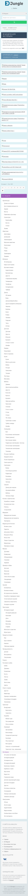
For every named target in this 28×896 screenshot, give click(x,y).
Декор (6, 292)
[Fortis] (4, 140)
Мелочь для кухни (10, 362)
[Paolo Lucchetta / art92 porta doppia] (12, 94)
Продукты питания (7, 635)
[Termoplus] (5, 156)
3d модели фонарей (9, 763)
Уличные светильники (10, 794)
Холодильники (9, 287)
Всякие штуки (8, 526)
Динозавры (7, 234)
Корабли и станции (9, 501)
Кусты (5, 674)
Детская (6, 328)
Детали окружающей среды (12, 780)
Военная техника (8, 590)
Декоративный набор (11, 301)
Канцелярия (7, 351)
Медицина (5, 512)
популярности (7, 57)
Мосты (6, 211)
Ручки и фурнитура (9, 459)
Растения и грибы (7, 663)
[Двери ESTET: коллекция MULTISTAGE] (13, 151)
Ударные (6, 562)
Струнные (6, 560)
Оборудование (8, 557)
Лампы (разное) (10, 437)
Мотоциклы (9, 743)
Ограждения (7, 791)
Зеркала (8, 306)
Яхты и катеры (9, 724)
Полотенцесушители (11, 470)
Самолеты (8, 713)
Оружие (5, 585)
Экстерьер (6, 752)
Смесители (8, 370)
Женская (6, 571)
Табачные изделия (9, 646)
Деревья (6, 668)
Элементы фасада (9, 796)
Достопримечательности (11, 206)
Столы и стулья (10, 342)
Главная (6, 839)
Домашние (7, 237)
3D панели (8, 295)
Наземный (7, 727)
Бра (7, 431)
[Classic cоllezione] (7, 125)
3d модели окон (8, 760)
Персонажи (6, 607)
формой (11, 880)
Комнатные (7, 671)
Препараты (7, 521)
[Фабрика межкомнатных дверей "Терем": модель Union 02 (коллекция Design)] (14, 65)
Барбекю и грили (8, 768)
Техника (8, 373)
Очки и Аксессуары (9, 576)
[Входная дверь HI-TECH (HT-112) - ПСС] (13, 161)
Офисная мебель (10, 401)
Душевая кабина (10, 490)
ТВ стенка (8, 418)
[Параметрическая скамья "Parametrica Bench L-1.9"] (14, 119)
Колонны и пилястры (9, 788)
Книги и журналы (8, 354)
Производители (8, 846)
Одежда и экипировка (10, 696)
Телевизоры (9, 281)
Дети (7, 618)
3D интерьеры (8, 262)
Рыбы (5, 250)
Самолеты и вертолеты (10, 601)
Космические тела (9, 504)
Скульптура (7, 217)
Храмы (6, 228)
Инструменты (7, 654)
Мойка (7, 365)
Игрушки (8, 337)
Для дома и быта (8, 532)
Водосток (6, 774)
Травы (6, 679)
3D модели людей (9, 610)
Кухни (7, 359)
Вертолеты (8, 710)
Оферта (6, 851)
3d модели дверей (9, 757)
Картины (8, 309)
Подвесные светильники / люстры (15, 443)
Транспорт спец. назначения (13, 749)
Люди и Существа (9, 540)
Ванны (7, 468)
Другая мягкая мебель (12, 387)
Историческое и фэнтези (11, 593)
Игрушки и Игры (8, 535)
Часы (7, 323)
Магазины (7, 379)
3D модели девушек (11, 613)
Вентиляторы (9, 273)
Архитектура (6, 200)
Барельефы (9, 220)
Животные (5, 231)
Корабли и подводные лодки (12, 596)
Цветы (6, 685)
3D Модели (7, 842)
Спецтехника (7, 657)
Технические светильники (13, 448)
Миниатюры (7, 543)
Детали (6, 652)
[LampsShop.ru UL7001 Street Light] (11, 167)
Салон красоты (8, 462)
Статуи (7, 225)
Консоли (8, 393)
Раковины (8, 476)
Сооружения (7, 509)
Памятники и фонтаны (10, 214)
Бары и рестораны (9, 264)
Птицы (5, 248)
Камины (6, 348)
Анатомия (8, 615)
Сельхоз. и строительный (12, 746)
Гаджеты (6, 529)
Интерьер (5, 259)
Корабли (6, 716)
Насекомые (7, 245)
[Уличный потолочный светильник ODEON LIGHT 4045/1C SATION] (14, 112)
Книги (7, 312)
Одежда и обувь (7, 565)
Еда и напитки (7, 640)
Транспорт (5, 704)
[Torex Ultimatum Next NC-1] (9, 99)
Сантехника (7, 465)
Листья (6, 677)
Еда (5, 638)
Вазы (7, 298)
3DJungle (12, 886)
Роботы (6, 507)
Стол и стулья (9, 409)
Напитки (6, 643)
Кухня (5, 356)
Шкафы (8, 345)
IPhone (6, 802)
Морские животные (9, 242)
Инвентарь (7, 693)
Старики (8, 626)
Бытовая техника (8, 267)
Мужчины (8, 624)
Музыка (5, 548)
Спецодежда (7, 579)
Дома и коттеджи (9, 203)
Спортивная (7, 582)
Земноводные (8, 239)
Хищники (6, 256)
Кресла (8, 395)
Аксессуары (7, 805)
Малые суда (9, 718)
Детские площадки (9, 782)
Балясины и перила (9, 766)
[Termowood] (5, 146)
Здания (6, 209)
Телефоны (8, 284)
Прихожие (8, 404)
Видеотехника (8, 810)
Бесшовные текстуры (10, 844)
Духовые (6, 551)
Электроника (6, 799)
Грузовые (8, 738)
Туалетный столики (11, 420)
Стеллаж (8, 406)
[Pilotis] (4, 84)
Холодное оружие (9, 604)
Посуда (8, 367)
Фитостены (7, 682)
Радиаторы (9, 473)
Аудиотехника (9, 270)
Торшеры (8, 451)
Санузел (6, 484)
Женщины (8, 621)
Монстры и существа (10, 629)
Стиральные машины (11, 278)
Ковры (7, 315)
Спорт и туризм (7, 688)
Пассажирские (10, 721)
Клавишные (7, 554)
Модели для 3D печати (9, 523)
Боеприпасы (7, 587)
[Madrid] (4, 78)
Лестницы (6, 376)
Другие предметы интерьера (13, 303)
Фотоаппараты (8, 816)
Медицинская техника (10, 515)
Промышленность (7, 649)
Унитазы (8, 482)
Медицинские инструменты (11, 518)
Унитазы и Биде (10, 496)
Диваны (8, 384)
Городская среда (9, 777)
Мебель (6, 381)
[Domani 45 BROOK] (7, 179)
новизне (16, 55)
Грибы (5, 665)
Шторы (7, 326)
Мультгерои (7, 632)
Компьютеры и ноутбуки (10, 813)
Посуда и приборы (9, 454)
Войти (15, 8)
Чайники (8, 289)
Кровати (8, 340)
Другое (8, 276)
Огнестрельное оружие (10, 599)
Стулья (7, 415)
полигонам (15, 57)
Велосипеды (9, 732)
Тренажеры (7, 702)
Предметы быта (8, 457)
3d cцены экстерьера (10, 755)
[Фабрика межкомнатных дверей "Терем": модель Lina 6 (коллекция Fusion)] (14, 72)
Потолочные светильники (12, 445)
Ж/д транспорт (10, 741)
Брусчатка (7, 771)
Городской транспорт (11, 735)
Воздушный (7, 707)
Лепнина (8, 317)
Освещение (7, 429)
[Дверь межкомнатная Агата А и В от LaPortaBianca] (14, 173)
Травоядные (7, 253)
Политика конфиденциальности (12, 849)
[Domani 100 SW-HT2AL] (8, 89)
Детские (8, 331)
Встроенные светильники (12, 434)
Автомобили (9, 729)
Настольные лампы (11, 440)
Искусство (7, 537)
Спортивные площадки (10, 699)
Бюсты (7, 223)
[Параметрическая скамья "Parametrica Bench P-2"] (14, 106)
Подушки (8, 320)
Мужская (6, 574)
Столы (7, 412)
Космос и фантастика (9, 498)
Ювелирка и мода (9, 546)
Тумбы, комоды (10, 423)
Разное (5, 660)
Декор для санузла (11, 487)
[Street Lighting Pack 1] (8, 130)
